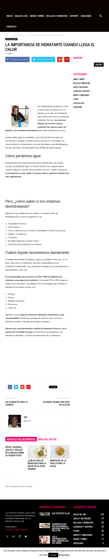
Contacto (11, 26)
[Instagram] (20, 536)
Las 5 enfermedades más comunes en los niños (60, 539)
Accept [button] (53, 555)
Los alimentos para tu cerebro (16, 403)
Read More (64, 555)
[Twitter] (26, 536)
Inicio (9, 16)
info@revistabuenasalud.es (16, 529)
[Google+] (13, 536)
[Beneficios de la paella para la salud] (60, 451)
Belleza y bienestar (81, 83)
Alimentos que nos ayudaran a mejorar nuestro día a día (60, 527)
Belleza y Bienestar (57, 16)
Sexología (86, 16)
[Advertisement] (37, 84)
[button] (100, 16)
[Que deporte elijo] (44, 514)
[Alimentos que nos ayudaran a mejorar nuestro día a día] (44, 525)
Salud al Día (21, 16)
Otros (76, 99)
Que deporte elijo (61, 513)
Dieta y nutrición (11, 39)
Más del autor (47, 439)
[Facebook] (7, 536)
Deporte (74, 16)
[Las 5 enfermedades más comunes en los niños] (44, 540)
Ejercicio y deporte (81, 91)
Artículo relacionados (21, 439)
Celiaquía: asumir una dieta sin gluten (56, 403)
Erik (10, 53)
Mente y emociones (81, 95)
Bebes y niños (37, 16)
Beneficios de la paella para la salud (58, 463)
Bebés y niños (79, 79)
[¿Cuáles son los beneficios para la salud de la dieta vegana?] (37, 451)
